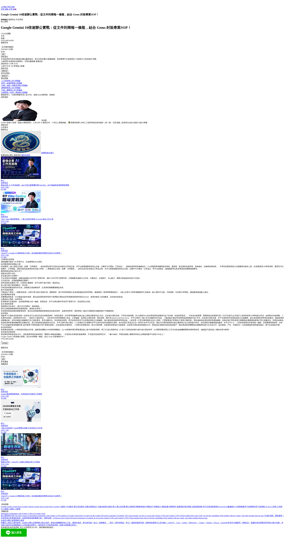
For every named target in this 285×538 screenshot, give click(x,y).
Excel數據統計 (229, 507)
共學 (11, 9)
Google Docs (17, 507)
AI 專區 (4, 7)
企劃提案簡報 (197, 507)
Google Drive (49, 507)
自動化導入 (112, 507)
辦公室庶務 (121, 507)
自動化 (63, 507)
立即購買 (5, 343)
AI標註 (12, 509)
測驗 (7, 9)
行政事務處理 (241, 507)
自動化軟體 (102, 507)
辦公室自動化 (79, 507)
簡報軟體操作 (140, 507)
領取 (3, 54)
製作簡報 (188, 507)
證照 (3, 9)
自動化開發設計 (91, 507)
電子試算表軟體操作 (211, 507)
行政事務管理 (252, 507)
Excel (221, 507)
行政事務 (261, 507)
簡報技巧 (150, 507)
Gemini (4, 507)
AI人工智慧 (272, 507)
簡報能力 (158, 507)
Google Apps (39, 507)
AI (266, 507)
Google (9, 507)
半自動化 (70, 507)
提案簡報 (180, 507)
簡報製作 (173, 507)
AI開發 (6, 509)
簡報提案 (165, 507)
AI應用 (17, 509)
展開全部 (5, 71)
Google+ (57, 507)
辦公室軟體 (130, 507)
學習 (9, 7)
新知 (14, 9)
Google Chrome (28, 507)
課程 (13, 7)
